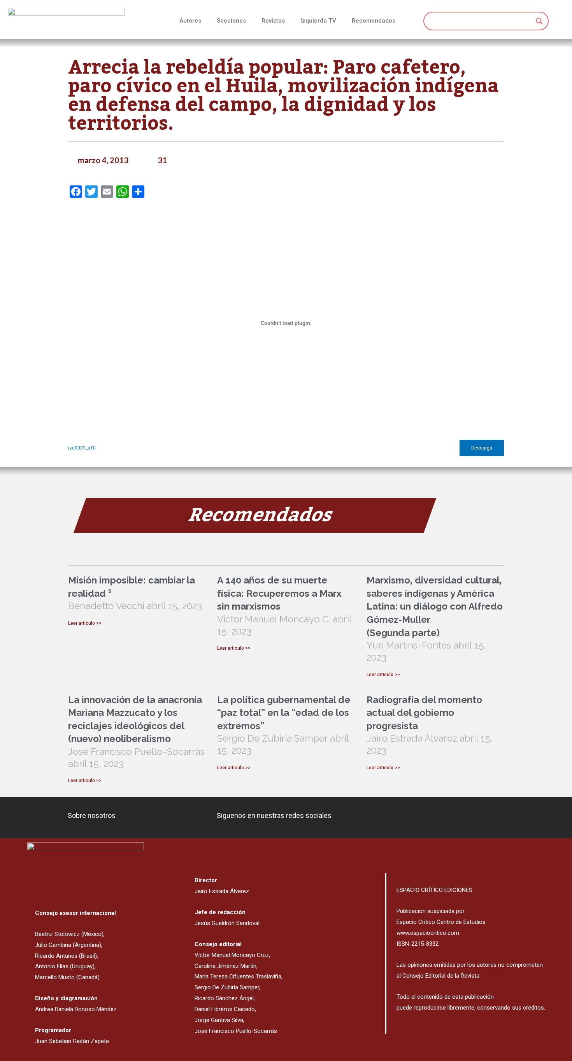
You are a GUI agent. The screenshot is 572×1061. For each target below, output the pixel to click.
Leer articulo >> (85, 623)
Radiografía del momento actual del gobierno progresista (424, 712)
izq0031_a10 (82, 448)
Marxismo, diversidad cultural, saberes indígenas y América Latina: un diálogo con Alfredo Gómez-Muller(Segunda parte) (435, 606)
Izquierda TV (318, 20)
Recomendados (373, 20)
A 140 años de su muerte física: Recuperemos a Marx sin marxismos (279, 593)
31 (162, 160)
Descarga (481, 448)
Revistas (273, 20)
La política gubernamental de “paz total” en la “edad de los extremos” (283, 712)
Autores (190, 20)
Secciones (231, 20)
